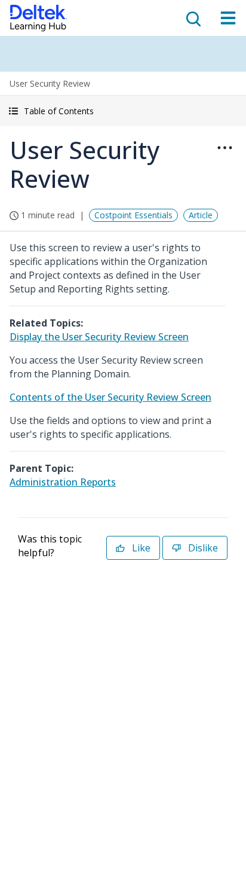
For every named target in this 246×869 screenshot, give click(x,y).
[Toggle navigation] (228, 18)
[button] (123, 111)
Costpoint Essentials (133, 215)
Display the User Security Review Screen (99, 336)
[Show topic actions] (224, 148)
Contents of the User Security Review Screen (110, 397)
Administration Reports (63, 482)
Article (201, 215)
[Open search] (192, 18)
